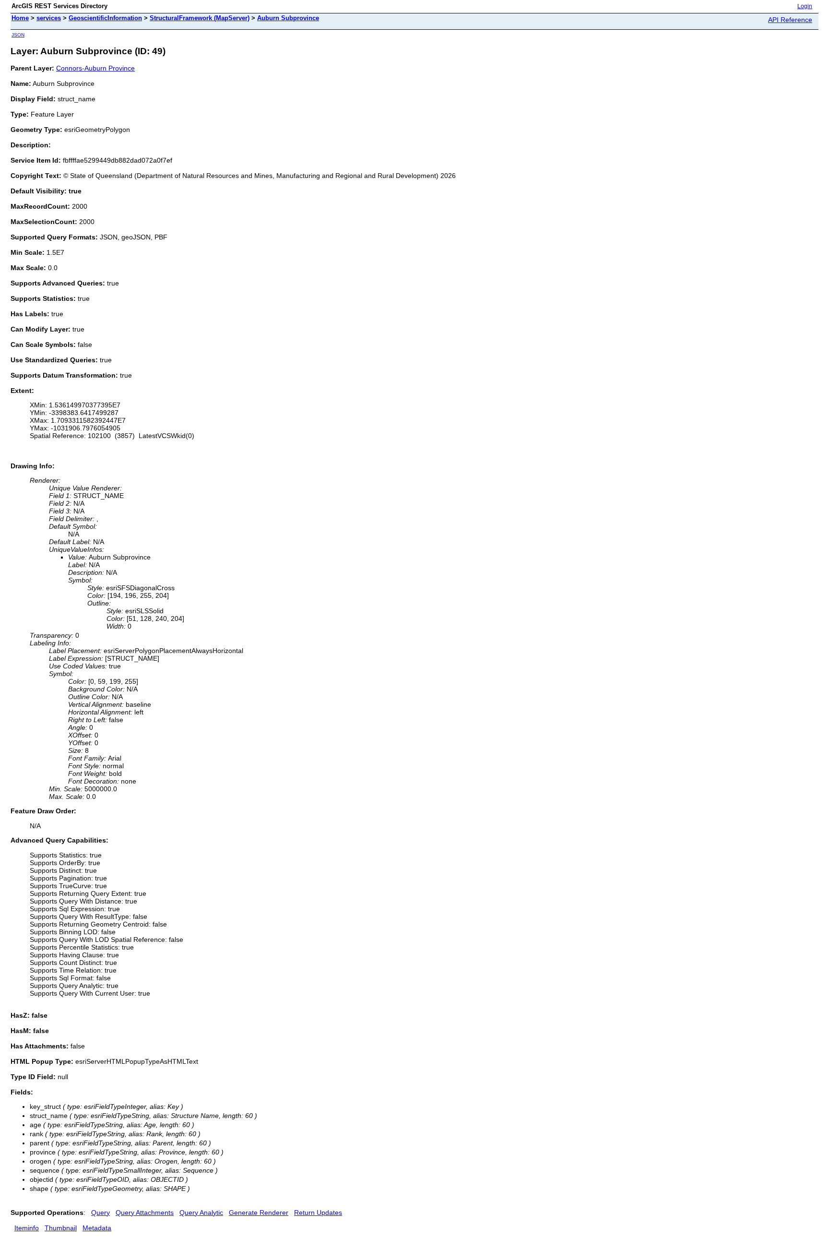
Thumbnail (61, 1228)
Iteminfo (26, 1228)
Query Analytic (201, 1212)
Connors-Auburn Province (95, 68)
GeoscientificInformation (105, 18)
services (48, 18)
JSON (18, 34)
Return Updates (318, 1212)
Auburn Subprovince (288, 18)
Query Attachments (145, 1212)
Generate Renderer (258, 1212)
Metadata (97, 1228)
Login (804, 6)
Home (20, 18)
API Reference (790, 20)
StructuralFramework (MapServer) (199, 18)
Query (100, 1212)
